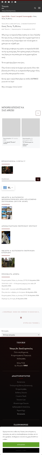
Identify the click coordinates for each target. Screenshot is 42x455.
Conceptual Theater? (9, 142)
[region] (21, 441)
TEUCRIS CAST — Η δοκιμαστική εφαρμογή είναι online (18, 283)
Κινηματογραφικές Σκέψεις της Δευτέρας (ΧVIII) (15, 280)
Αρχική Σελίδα (6, 16)
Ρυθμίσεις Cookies (21, 450)
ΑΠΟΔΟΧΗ (21, 445)
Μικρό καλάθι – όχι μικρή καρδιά (10, 289)
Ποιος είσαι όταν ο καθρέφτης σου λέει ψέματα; (13, 292)
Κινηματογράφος (21, 389)
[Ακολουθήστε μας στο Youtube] (9, 2)
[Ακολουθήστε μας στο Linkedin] (5, 2)
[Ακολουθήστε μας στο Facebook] (2, 2)
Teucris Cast (21, 399)
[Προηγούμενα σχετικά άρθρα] (33, 113)
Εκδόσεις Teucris (21, 392)
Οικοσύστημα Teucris (21, 403)
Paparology (21, 410)
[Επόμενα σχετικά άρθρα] (38, 113)
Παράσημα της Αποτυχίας (9, 299)
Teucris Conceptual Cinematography (21, 16)
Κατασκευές (21, 382)
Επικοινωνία (21, 414)
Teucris (7, 29)
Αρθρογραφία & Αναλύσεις (21, 407)
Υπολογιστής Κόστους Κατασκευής (21, 385)
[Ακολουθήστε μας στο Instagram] (12, 2)
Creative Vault (21, 396)
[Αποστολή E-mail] (15, 2)
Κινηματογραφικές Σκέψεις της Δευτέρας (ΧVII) (14, 295)
